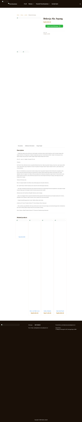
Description (20, 145)
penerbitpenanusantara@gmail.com (68, 324)
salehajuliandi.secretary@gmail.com (41, 327)
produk (48, 33)
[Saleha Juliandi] (4, 4)
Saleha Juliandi (44, 419)
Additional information (29, 145)
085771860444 (37, 324)
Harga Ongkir (39, 145)
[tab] (20, 146)
